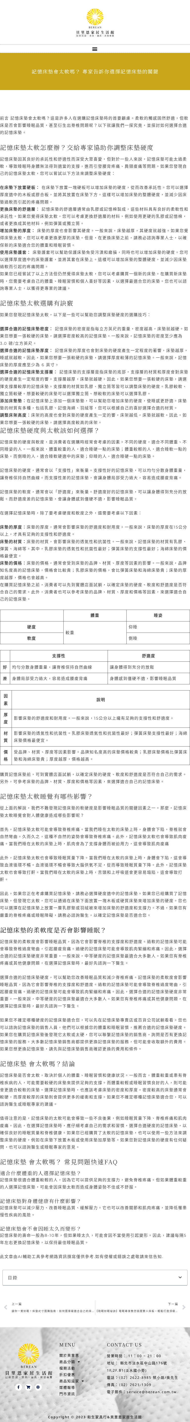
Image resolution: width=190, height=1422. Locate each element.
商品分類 (67, 1361)
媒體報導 (67, 1387)
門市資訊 (67, 1393)
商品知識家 (69, 1381)
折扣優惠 (67, 1374)
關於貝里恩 (69, 1355)
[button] (95, 49)
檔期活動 (67, 1368)
